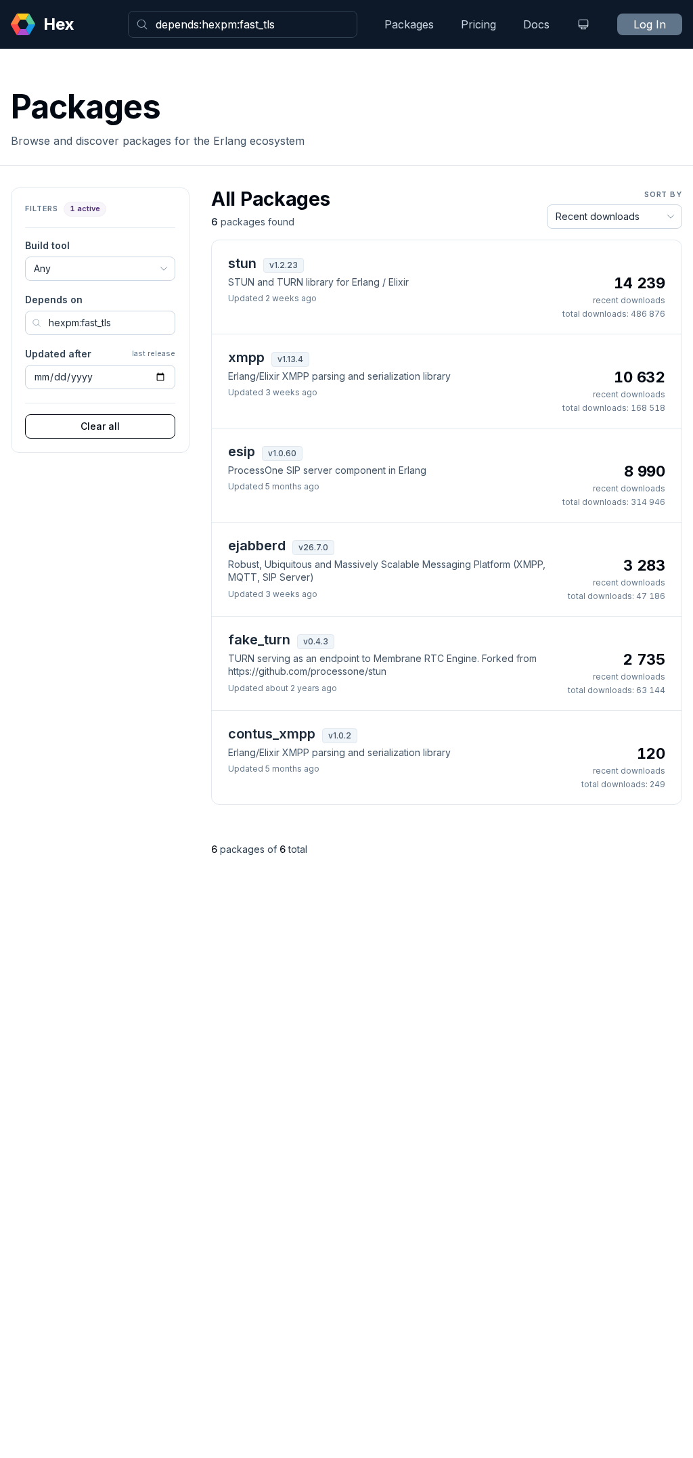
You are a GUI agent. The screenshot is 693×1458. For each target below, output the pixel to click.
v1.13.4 (290, 359)
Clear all (100, 426)
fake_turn (259, 640)
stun (242, 263)
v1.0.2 (339, 735)
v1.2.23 (283, 265)
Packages (409, 24)
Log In (649, 24)
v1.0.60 (282, 453)
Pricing (478, 24)
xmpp (246, 357)
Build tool (47, 245)
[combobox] (242, 24)
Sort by (663, 194)
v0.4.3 (315, 641)
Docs (536, 24)
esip (241, 451)
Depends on (54, 299)
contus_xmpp (271, 734)
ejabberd (257, 545)
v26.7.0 (313, 547)
